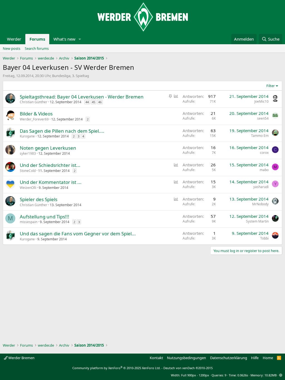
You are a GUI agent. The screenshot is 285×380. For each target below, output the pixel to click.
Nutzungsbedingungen (186, 357)
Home (268, 357)
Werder (14, 39)
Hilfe (255, 357)
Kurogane (27, 136)
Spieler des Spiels (38, 199)
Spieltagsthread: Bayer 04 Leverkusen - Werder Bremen (82, 96)
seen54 (263, 118)
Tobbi (264, 238)
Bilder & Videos (36, 113)
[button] (80, 39)
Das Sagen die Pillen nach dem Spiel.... (62, 131)
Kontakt (156, 357)
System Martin (257, 221)
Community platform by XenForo (116, 368)
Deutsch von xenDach (188, 368)
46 (100, 102)
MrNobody (260, 204)
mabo (264, 169)
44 (87, 102)
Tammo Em (260, 135)
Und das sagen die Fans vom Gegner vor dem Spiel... (78, 233)
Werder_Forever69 (34, 119)
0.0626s (242, 375)
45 (93, 102)
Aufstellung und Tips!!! (44, 216)
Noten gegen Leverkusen (48, 148)
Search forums (37, 48)
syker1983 (28, 153)
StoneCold (28, 170)
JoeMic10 (261, 101)
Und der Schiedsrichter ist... (50, 165)
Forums (37, 39)
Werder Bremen (21, 357)
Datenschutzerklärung (228, 357)
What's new (64, 39)
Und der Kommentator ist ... (51, 182)
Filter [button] (270, 85)
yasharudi (261, 186)
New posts (11, 48)
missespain (28, 221)
